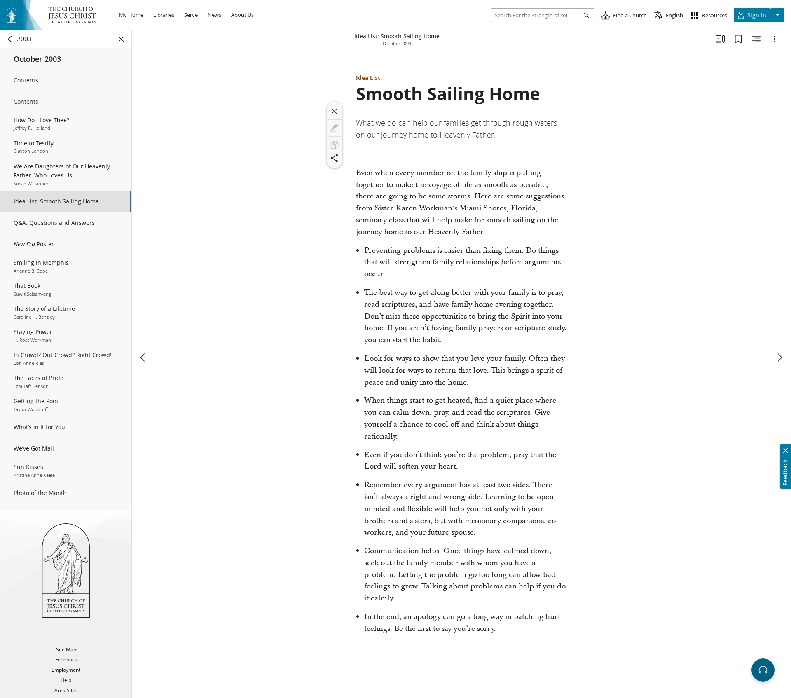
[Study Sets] (720, 39)
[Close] (334, 111)
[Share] (334, 158)
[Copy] (334, 145)
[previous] (143, 357)
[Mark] (334, 128)
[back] (10, 39)
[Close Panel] (121, 39)
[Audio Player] (763, 670)
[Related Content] (756, 39)
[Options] (774, 39)
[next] (779, 357)
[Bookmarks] (738, 39)
